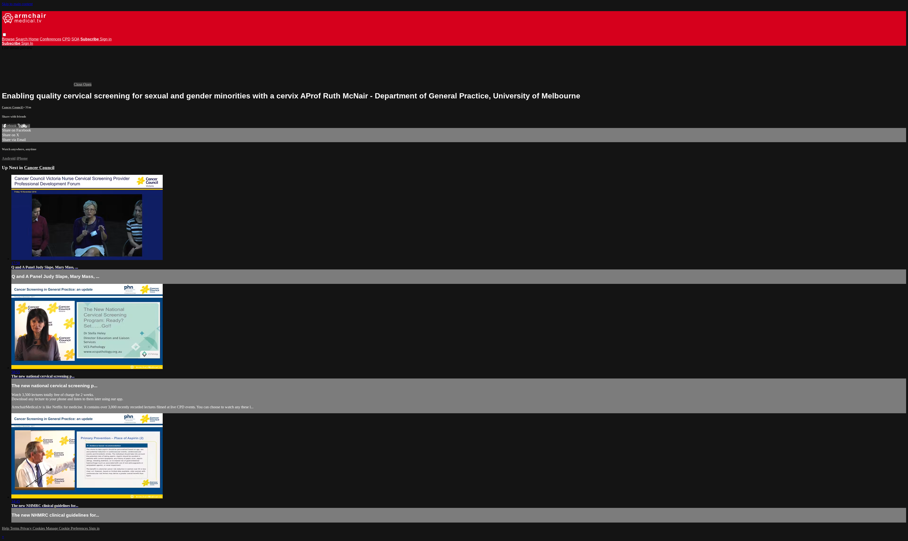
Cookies (39, 528)
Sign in (106, 39)
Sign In (27, 43)
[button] (4, 34)
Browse (9, 39)
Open (87, 84)
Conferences (50, 39)
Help (6, 528)
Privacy (26, 528)
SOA (75, 39)
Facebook (9, 126)
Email (25, 126)
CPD (66, 39)
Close (78, 84)
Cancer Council (12, 107)
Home (34, 39)
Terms (15, 528)
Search (22, 39)
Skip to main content (17, 4)
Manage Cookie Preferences (67, 528)
